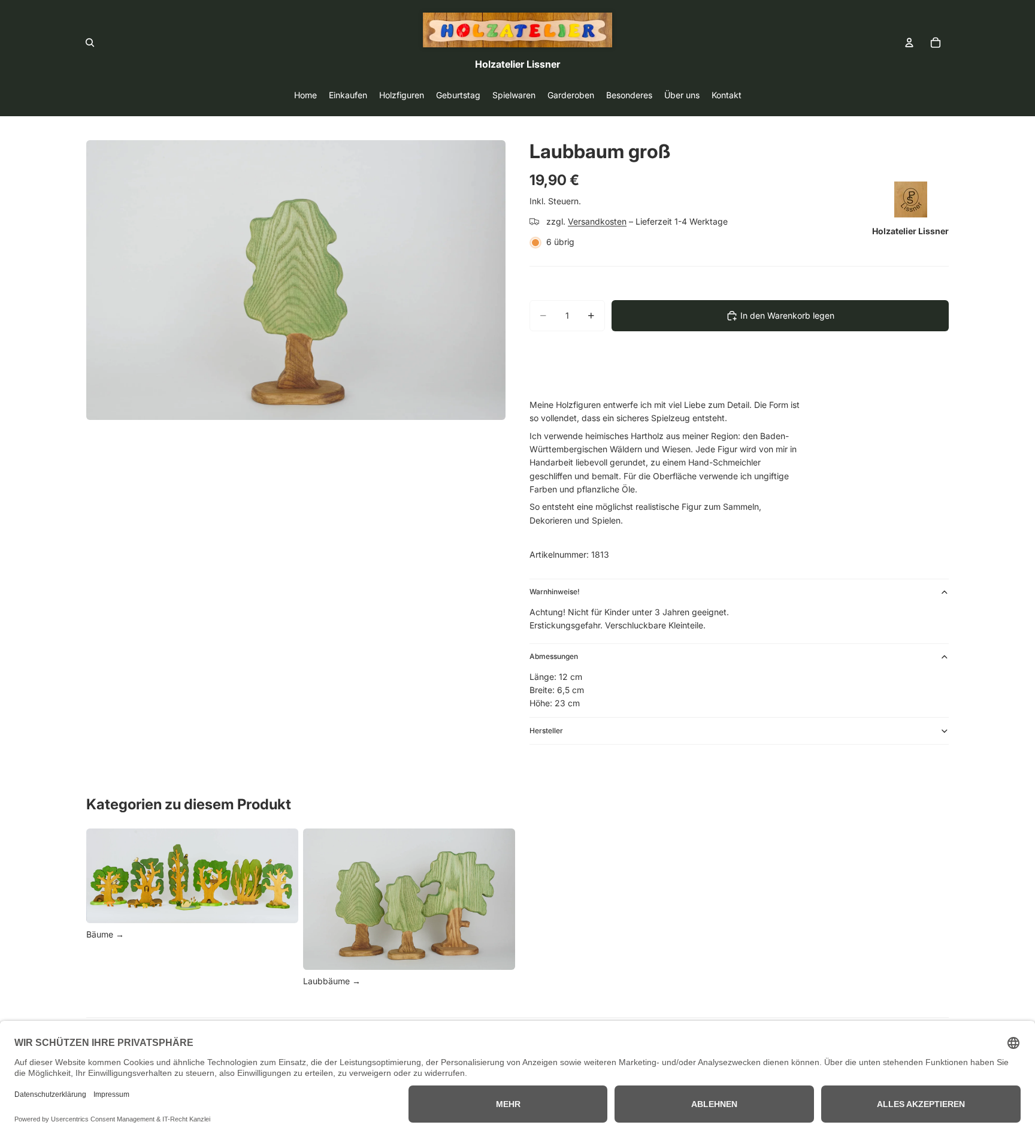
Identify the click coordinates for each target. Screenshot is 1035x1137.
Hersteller (546, 730)
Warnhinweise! (554, 591)
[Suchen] (90, 42)
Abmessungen (553, 656)
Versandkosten (597, 221)
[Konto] (909, 42)
